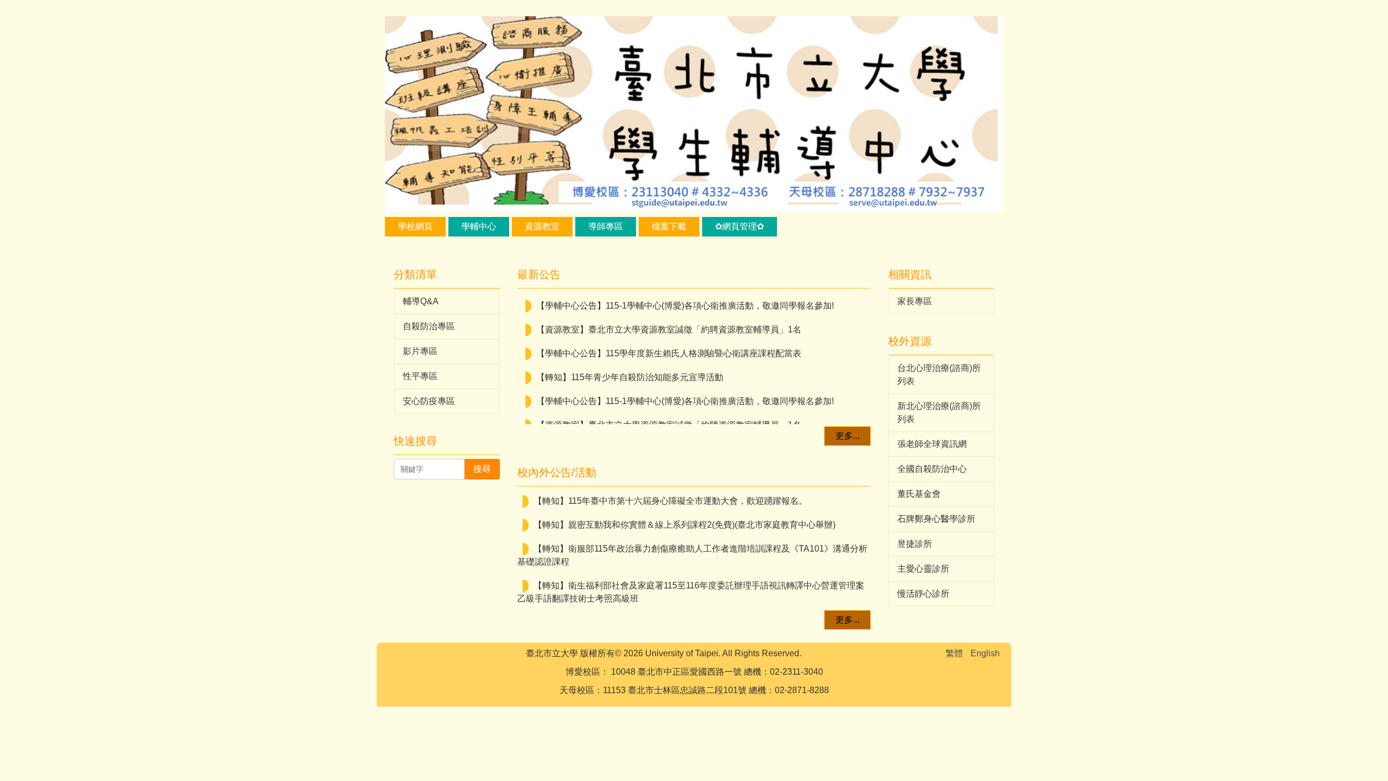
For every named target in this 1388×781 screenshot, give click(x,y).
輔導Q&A (421, 301)
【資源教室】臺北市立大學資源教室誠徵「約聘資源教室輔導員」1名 (668, 322)
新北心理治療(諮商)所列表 (939, 412)
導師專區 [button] (605, 226)
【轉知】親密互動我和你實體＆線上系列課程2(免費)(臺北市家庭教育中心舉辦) (685, 524)
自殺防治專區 (429, 326)
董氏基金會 (919, 493)
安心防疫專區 (429, 401)
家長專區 (914, 301)
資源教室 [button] (542, 226)
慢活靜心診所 (923, 593)
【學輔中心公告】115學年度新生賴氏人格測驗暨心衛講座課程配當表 (668, 345)
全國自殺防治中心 (932, 468)
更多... (847, 435)
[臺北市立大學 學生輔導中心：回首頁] (694, 115)
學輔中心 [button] (478, 226)
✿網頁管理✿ (739, 226)
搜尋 (482, 468)
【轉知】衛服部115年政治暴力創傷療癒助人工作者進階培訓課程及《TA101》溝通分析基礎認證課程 (692, 555)
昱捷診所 (914, 543)
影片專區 (420, 351)
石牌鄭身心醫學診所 (936, 518)
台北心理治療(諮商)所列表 (939, 374)
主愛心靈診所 (923, 568)
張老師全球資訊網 (932, 444)
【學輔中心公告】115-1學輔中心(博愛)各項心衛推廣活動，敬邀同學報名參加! (685, 298)
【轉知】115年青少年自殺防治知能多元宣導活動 (629, 369)
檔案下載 (669, 226)
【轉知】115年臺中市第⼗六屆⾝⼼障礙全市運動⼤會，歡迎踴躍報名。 (670, 500)
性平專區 (420, 376)
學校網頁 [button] (415, 226)
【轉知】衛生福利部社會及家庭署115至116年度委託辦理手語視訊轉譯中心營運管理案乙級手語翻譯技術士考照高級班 (690, 592)
